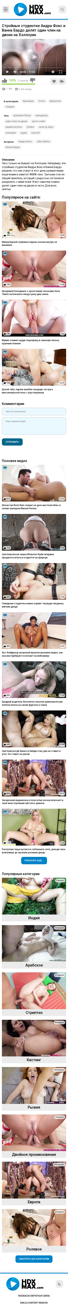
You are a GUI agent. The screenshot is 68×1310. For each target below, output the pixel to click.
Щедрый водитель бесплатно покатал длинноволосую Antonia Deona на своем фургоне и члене (32, 703)
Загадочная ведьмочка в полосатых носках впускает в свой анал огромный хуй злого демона (32, 802)
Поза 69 (35, 133)
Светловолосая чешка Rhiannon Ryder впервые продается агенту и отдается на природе (28, 556)
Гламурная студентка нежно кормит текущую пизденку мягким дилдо (32, 605)
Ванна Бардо (13, 147)
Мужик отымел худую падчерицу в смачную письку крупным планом (30, 342)
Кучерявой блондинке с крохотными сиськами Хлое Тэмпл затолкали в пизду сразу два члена (31, 293)
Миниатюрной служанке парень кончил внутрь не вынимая (29, 244)
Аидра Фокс (25, 141)
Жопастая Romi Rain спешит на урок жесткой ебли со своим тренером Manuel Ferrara (31, 507)
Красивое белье (22, 115)
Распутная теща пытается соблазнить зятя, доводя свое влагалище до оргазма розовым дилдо (33, 851)
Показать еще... (34, 860)
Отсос (41, 101)
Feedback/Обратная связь (34, 1296)
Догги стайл (38, 121)
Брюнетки (55, 101)
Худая (23, 133)
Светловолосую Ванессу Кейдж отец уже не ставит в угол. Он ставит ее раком (31, 753)
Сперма (10, 106)
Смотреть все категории (34, 1259)
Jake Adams (43, 141)
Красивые (28, 101)
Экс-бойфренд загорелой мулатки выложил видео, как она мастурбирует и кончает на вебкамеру (32, 654)
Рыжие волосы (14, 127)
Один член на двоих (16, 121)
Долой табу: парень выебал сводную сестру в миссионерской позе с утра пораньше (27, 391)
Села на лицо (46, 127)
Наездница (42, 115)
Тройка (30, 127)
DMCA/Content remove (34, 1302)
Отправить (12, 442)
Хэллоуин (11, 133)
